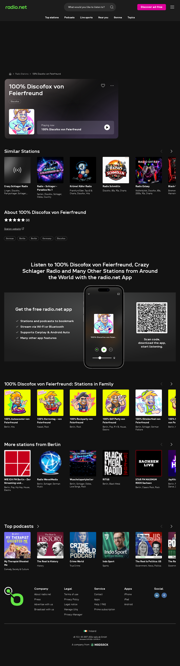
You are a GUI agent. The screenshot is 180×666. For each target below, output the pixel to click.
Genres (118, 17)
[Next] (171, 150)
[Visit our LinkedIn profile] (156, 595)
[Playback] (107, 127)
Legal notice (70, 604)
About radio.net (42, 594)
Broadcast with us (44, 609)
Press (37, 599)
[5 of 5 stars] (23, 220)
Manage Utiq (71, 609)
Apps (97, 599)
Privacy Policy (71, 599)
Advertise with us (43, 604)
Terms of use (71, 594)
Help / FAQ (100, 604)
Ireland (92, 631)
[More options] (112, 86)
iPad (126, 599)
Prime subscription (104, 609)
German (10, 239)
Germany (47, 239)
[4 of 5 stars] (19, 220)
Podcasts (69, 17)
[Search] (112, 7)
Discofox (15, 102)
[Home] (10, 73)
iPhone (128, 594)
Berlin (22, 239)
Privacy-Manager (73, 614)
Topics (131, 17)
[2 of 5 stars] (10, 220)
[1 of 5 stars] (6, 220)
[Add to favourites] (103, 85)
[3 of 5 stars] (14, 220)
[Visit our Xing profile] (164, 595)
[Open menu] (172, 7)
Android (128, 604)
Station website (12, 229)
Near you (103, 17)
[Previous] (161, 150)
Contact (98, 594)
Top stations (52, 17)
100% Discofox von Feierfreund (61, 129)
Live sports (86, 17)
